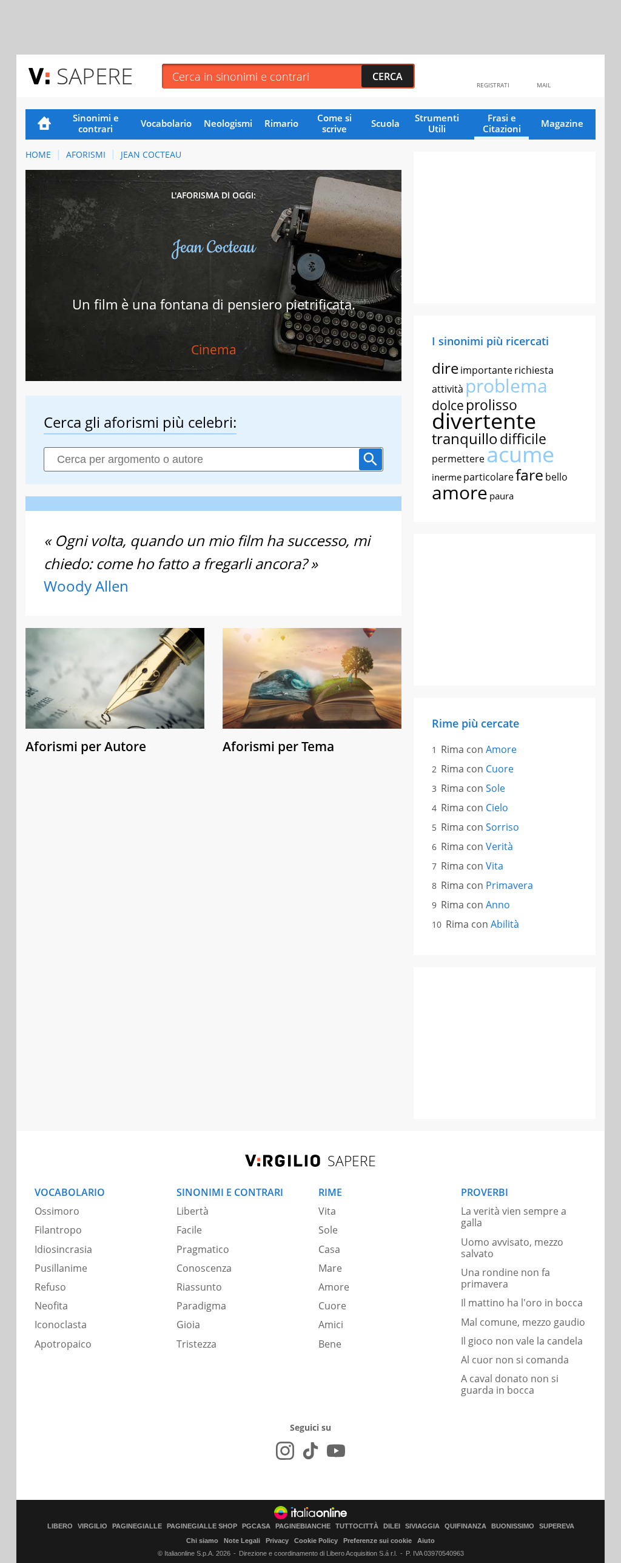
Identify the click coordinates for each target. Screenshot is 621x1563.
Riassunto (199, 1287)
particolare (488, 477)
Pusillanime (61, 1268)
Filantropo (58, 1230)
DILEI (391, 1526)
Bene (329, 1344)
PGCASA (256, 1526)
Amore (501, 749)
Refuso (50, 1287)
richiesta (534, 370)
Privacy (277, 1540)
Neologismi (228, 123)
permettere (458, 458)
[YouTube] (336, 1450)
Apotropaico (63, 1344)
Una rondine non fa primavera (505, 1278)
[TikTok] (310, 1450)
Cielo (497, 807)
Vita (494, 866)
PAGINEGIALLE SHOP (202, 1526)
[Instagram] (285, 1450)
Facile (189, 1230)
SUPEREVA (556, 1526)
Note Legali (242, 1540)
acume (520, 454)
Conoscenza (204, 1268)
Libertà (192, 1211)
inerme (447, 477)
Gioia (188, 1324)
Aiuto (426, 1540)
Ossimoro (57, 1211)
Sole (495, 788)
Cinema (214, 349)
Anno (498, 904)
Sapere (94, 75)
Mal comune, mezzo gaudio (523, 1322)
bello (556, 477)
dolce (448, 405)
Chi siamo (202, 1540)
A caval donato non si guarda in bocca (510, 1384)
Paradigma (201, 1305)
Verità (499, 846)
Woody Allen (86, 586)
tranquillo (465, 438)
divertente (484, 421)
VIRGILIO (92, 1526)
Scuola (385, 123)
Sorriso (502, 827)
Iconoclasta (61, 1324)
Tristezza (196, 1344)
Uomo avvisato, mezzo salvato (512, 1247)
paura (501, 496)
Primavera (509, 885)
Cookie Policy (316, 1540)
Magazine (562, 123)
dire (445, 368)
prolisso (491, 404)
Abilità (505, 924)
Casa (329, 1249)
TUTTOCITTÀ (356, 1526)
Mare (330, 1268)
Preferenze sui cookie (377, 1540)
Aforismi (86, 154)
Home (44, 124)
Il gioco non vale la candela (522, 1341)
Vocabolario (166, 123)
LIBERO (60, 1526)
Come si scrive (334, 123)
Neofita (51, 1305)
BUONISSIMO (512, 1526)
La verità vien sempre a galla (513, 1216)
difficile (523, 438)
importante (486, 370)
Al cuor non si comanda (515, 1359)
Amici (330, 1324)
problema (506, 385)
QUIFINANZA (465, 1526)
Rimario (281, 123)
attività (447, 389)
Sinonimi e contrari (96, 123)
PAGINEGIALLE (137, 1526)
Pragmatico (202, 1249)
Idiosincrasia (63, 1249)
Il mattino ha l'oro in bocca (522, 1302)
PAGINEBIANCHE (303, 1526)
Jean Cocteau (151, 154)
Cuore (500, 768)
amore (460, 492)
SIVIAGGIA (422, 1526)
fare (529, 474)
